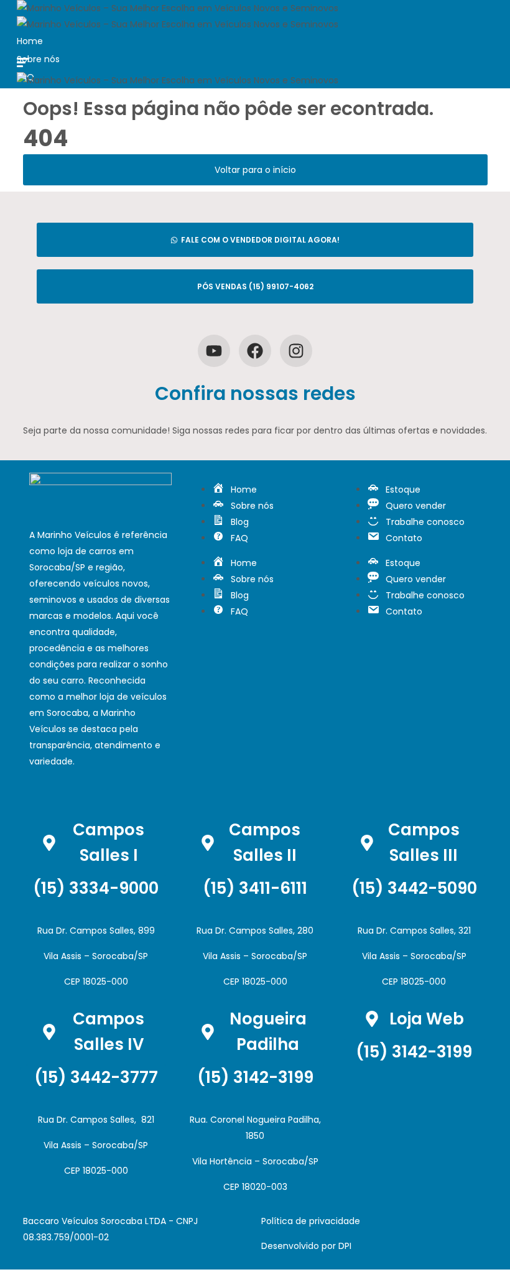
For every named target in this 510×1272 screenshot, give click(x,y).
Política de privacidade (310, 1221)
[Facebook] (255, 351)
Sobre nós (38, 59)
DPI (344, 1246)
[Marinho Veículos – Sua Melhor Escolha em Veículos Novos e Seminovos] (177, 8)
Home (30, 41)
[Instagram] (296, 351)
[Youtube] (214, 351)
